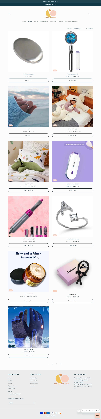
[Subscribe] (34, 403)
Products (10, 380)
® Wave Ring (28, 129)
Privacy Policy (33, 377)
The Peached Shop (51, 415)
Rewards (10, 391)
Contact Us (32, 386)
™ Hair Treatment (28, 294)
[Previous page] (40, 364)
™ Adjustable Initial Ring (72, 239)
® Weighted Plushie (28, 183)
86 (52, 364)
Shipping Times (12, 386)
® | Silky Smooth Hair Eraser (72, 184)
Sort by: (69, 28)
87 (56, 364)
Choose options (72, 135)
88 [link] (61, 364)
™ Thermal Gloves (28, 349)
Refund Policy (11, 388)
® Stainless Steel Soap (28, 74)
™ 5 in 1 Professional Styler (28, 239)
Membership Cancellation (14, 394)
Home (9, 377)
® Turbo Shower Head (72, 74)
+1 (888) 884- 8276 (83, 380)
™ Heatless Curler (72, 294)
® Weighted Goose (72, 129)
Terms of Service (34, 383)
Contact (10, 383)
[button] (9, 13)
